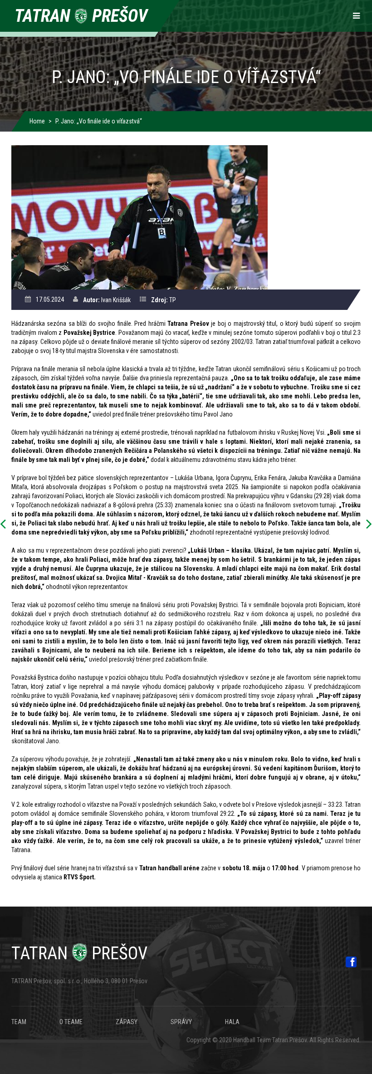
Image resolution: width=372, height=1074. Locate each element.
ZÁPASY (126, 1021)
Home (37, 121)
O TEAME (71, 1021)
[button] (139, 217)
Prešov (79, 953)
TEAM (18, 1021)
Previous (5, 524)
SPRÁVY (181, 1021)
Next (366, 524)
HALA (232, 1021)
